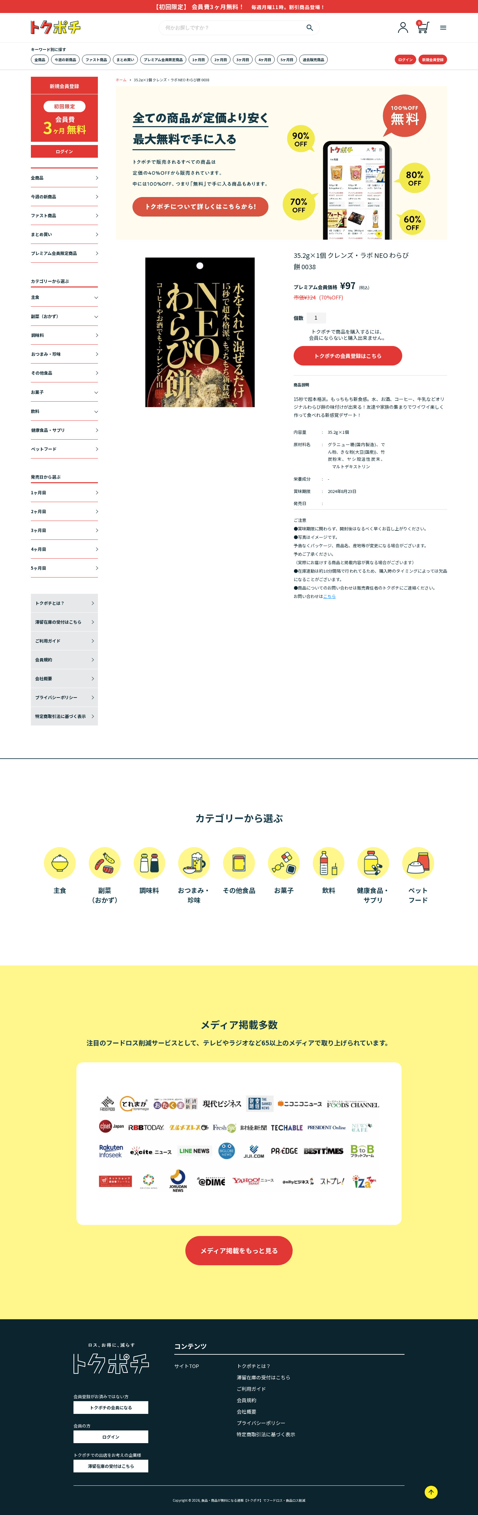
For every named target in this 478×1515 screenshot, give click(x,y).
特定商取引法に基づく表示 (60, 716)
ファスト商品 (96, 59)
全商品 (39, 59)
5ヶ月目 (287, 59)
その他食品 (41, 373)
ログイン (405, 59)
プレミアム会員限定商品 (163, 59)
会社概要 (43, 678)
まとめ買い (125, 59)
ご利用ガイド (47, 641)
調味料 (37, 335)
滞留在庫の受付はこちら (58, 622)
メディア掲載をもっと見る (239, 1250)
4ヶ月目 (265, 59)
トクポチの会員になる (111, 1407)
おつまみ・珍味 (46, 354)
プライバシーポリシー (56, 697)
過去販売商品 (313, 59)
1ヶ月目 (198, 59)
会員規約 (43, 660)
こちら (329, 596)
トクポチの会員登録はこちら (348, 356)
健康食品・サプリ (48, 430)
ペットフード (44, 449)
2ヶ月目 (220, 59)
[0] (424, 31)
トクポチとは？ (50, 603)
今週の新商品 (65, 59)
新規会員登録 (433, 59)
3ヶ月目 (242, 59)
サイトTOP (186, 1365)
